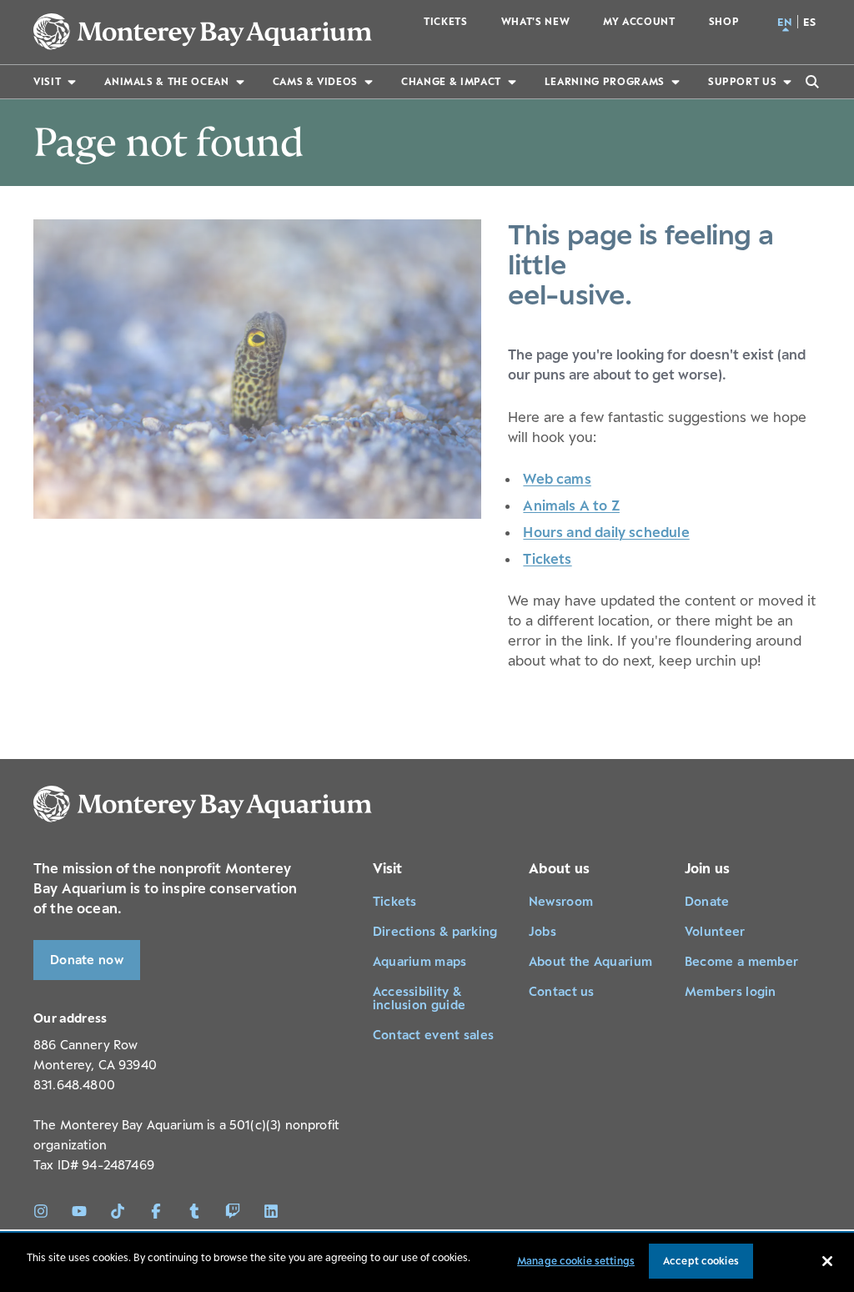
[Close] (827, 1261)
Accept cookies (701, 1260)
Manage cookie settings (576, 1260)
